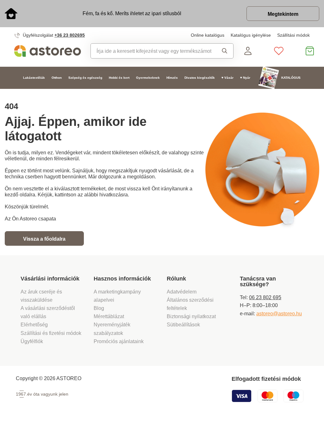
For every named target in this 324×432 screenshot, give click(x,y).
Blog (99, 308)
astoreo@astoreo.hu (279, 313)
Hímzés (172, 77)
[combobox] (151, 51)
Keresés (223, 51)
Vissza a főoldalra (44, 239)
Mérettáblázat (109, 316)
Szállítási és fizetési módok (52, 333)
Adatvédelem (181, 291)
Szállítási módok (293, 35)
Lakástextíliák (34, 77)
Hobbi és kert (119, 77)
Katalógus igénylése (251, 35)
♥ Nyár (245, 77)
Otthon (57, 77)
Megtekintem (283, 14)
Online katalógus (207, 35)
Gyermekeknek (148, 77)
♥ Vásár (227, 77)
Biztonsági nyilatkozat (191, 316)
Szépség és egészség (85, 77)
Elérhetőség (34, 324)
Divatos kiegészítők (199, 77)
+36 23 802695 (69, 35)
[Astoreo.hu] (47, 51)
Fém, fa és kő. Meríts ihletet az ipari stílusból (132, 13)
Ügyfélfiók (32, 341)
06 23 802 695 (265, 297)
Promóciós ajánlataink (119, 341)
